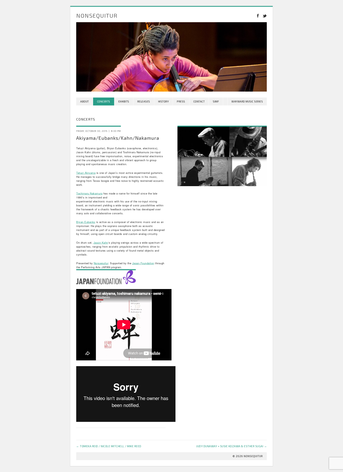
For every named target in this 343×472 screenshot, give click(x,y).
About (84, 101)
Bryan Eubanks (85, 222)
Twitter (264, 15)
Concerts (103, 101)
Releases (143, 101)
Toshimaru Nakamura (89, 193)
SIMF (216, 101)
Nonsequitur (97, 15)
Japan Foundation (143, 263)
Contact (199, 101)
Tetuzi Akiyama (85, 173)
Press (181, 101)
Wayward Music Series (247, 101)
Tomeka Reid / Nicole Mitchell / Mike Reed (108, 446)
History (163, 101)
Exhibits (123, 101)
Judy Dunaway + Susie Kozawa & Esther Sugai (231, 446)
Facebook (258, 15)
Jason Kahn (100, 242)
